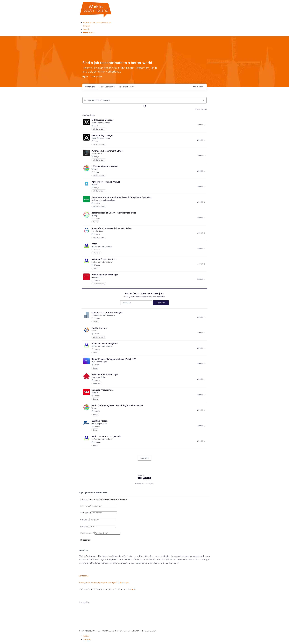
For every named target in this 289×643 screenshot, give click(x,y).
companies (107, 87)
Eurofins (94, 331)
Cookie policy (150, 484)
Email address (87, 533)
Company (84, 520)
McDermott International (101, 246)
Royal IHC (95, 393)
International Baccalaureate (103, 315)
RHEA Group (96, 154)
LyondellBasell (97, 231)
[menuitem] (146, 22)
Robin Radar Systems (100, 123)
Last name (85, 513)
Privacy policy (139, 484)
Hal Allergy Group (99, 423)
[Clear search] (203, 100)
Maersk (94, 184)
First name (85, 506)
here (133, 589)
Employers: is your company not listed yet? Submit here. (104, 583)
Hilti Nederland (97, 277)
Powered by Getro (201, 109)
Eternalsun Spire (98, 377)
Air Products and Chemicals (103, 200)
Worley (94, 169)
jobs (90, 87)
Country (84, 526)
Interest (84, 499)
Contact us (83, 576)
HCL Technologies (99, 362)
